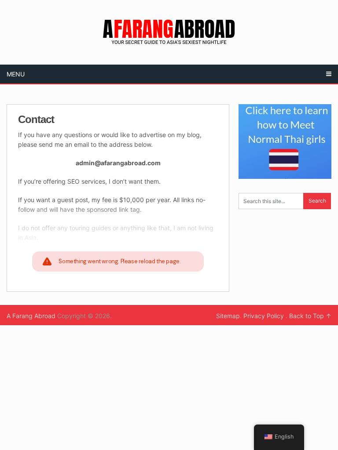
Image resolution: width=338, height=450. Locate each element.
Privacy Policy (264, 315)
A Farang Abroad (31, 315)
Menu (16, 74)
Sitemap (228, 315)
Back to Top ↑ (310, 315)
